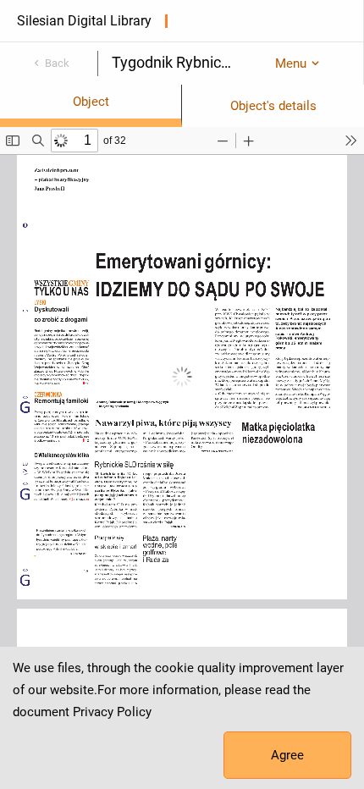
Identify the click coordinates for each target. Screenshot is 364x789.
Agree (287, 755)
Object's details (273, 105)
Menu (290, 63)
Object (91, 101)
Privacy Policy (112, 712)
